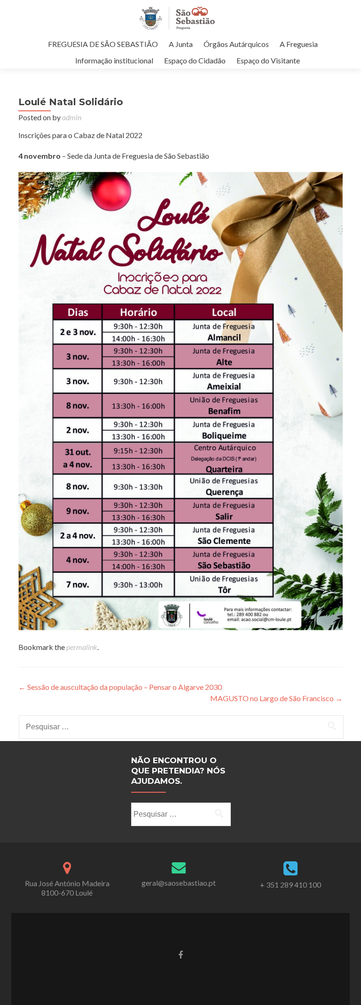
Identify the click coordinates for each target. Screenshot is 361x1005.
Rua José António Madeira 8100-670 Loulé (67, 888)
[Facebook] (180, 954)
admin (71, 117)
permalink (81, 646)
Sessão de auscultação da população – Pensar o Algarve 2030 (120, 686)
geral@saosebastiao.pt (178, 882)
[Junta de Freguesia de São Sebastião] (177, 18)
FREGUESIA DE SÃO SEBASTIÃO (103, 43)
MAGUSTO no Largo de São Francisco (276, 698)
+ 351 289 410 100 (290, 884)
